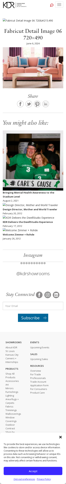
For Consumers (38, 389)
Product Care (37, 392)
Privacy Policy (44, 479)
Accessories (12, 381)
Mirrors (10, 388)
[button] (60, 437)
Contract (10, 428)
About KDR (11, 347)
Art (7, 384)
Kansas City (12, 354)
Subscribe (30, 317)
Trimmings (11, 410)
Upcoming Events (39, 347)
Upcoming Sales (39, 359)
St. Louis (10, 351)
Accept (33, 471)
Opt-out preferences (24, 479)
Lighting (10, 395)
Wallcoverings (13, 413)
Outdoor (10, 424)
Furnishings (12, 392)
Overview (35, 370)
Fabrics (9, 406)
